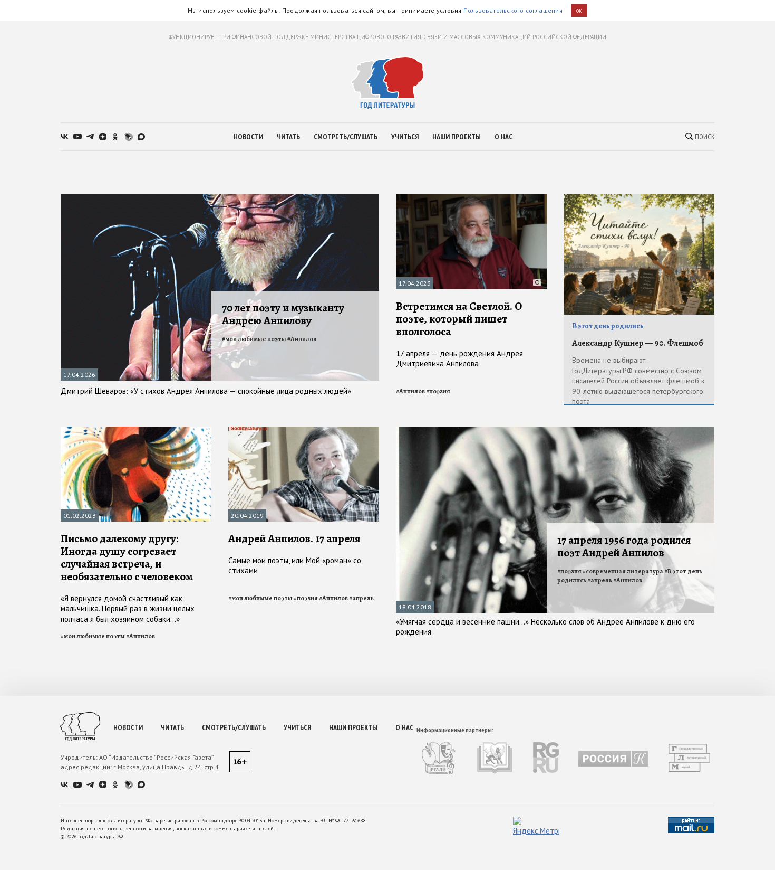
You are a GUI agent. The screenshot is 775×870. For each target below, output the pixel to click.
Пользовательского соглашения (513, 10)
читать (288, 136)
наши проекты (456, 136)
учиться (405, 136)
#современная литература (623, 571)
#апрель (361, 598)
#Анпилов (301, 339)
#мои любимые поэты (254, 339)
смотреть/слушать (345, 136)
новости (248, 136)
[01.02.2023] (136, 431)
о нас (503, 136)
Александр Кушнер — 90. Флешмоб (637, 343)
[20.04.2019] (303, 431)
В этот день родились (608, 326)
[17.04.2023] (471, 199)
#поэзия (438, 391)
